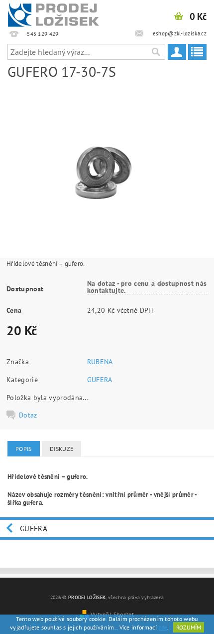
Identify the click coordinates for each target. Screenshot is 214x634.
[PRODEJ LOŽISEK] (53, 13)
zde (162, 627)
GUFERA (99, 379)
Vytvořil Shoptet (112, 614)
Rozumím (188, 627)
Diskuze (61, 448)
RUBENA (100, 361)
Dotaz (28, 415)
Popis (23, 448)
